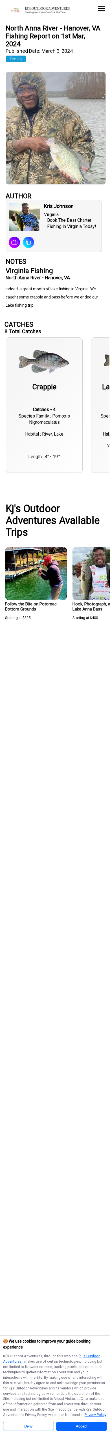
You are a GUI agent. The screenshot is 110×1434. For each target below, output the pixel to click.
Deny (28, 1426)
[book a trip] (14, 243)
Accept (81, 1426)
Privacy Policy (95, 1415)
